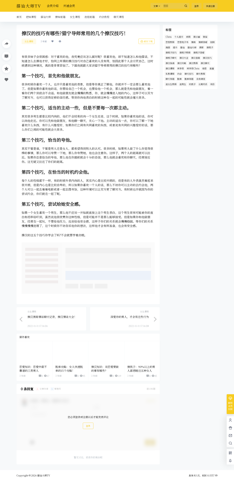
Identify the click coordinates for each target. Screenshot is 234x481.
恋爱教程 (170, 42)
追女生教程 (171, 84)
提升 (175, 47)
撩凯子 (210, 47)
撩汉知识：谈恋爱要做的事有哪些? (105, 368)
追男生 (183, 84)
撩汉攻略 (181, 63)
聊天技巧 (189, 73)
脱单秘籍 (189, 78)
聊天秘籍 (170, 78)
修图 (188, 36)
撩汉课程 (170, 68)
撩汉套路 (195, 57)
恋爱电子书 (182, 42)
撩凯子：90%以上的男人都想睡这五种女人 (141, 368)
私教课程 (170, 73)
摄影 (201, 47)
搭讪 (182, 47)
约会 (179, 73)
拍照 (212, 42)
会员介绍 (52, 6)
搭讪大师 (192, 47)
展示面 (196, 36)
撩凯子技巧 (171, 52)
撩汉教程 (193, 63)
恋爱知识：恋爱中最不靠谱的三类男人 (33, 368)
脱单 (179, 78)
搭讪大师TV (43, 475)
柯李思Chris (193, 68)
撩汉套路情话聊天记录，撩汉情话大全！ (52, 317)
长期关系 (203, 84)
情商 (193, 42)
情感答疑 (203, 42)
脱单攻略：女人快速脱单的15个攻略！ (69, 368)
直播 (212, 68)
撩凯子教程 (185, 52)
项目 (212, 84)
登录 (196, 6)
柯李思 (180, 68)
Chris (168, 36)
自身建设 (200, 78)
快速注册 (210, 6)
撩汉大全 (184, 57)
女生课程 (28, 41)
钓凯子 (192, 84)
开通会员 (69, 6)
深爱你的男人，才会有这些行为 (129, 317)
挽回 (168, 47)
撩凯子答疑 (198, 52)
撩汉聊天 (205, 63)
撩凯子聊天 (171, 57)
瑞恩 (204, 68)
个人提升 (178, 36)
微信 (205, 36)
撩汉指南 (170, 63)
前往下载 (148, 41)
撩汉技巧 (207, 57)
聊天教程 (200, 73)
